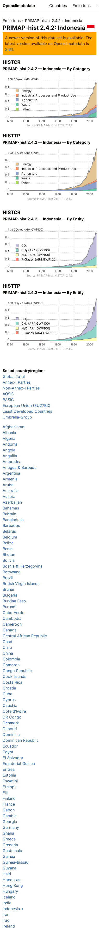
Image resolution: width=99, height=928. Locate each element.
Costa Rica (12, 682)
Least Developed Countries (27, 411)
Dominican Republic (21, 740)
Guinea (9, 856)
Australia (11, 490)
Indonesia (73, 20)
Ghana (8, 833)
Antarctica (12, 461)
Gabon (9, 810)
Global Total (14, 376)
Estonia (9, 775)
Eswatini (10, 780)
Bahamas (11, 508)
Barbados (11, 525)
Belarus (9, 531)
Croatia (9, 688)
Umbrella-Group (17, 417)
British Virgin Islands (21, 583)
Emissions (82, 5)
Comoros (11, 664)
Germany (11, 827)
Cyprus (9, 699)
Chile (7, 647)
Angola (9, 450)
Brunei (8, 589)
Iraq (6, 920)
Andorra (10, 444)
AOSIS (8, 393)
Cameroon (12, 624)
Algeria (9, 438)
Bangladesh (13, 519)
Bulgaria (10, 595)
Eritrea (9, 769)
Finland (9, 798)
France (9, 804)
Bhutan (9, 554)
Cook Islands (14, 676)
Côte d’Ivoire (14, 711)
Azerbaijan (12, 502)
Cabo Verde (13, 612)
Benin (7, 548)
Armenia (10, 479)
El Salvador (13, 757)
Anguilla (10, 455)
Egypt (8, 751)
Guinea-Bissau (15, 862)
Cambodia (12, 618)
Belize (8, 542)
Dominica (11, 734)
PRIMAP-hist (36, 20)
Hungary (10, 891)
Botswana (11, 571)
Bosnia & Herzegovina (23, 566)
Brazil (8, 577)
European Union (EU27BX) (26, 405)
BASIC (8, 399)
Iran (6, 914)
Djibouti (10, 728)
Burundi (9, 606)
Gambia (10, 815)
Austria (9, 496)
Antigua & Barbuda (20, 467)
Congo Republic (17, 670)
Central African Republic (25, 635)
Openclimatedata (19, 5)
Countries (58, 5)
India (7, 902)
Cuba (7, 693)
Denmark (11, 722)
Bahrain (9, 513)
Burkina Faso (14, 601)
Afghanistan (13, 426)
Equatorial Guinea (19, 763)
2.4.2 (56, 20)
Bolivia (9, 560)
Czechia (10, 705)
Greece (9, 839)
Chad (7, 641)
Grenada (10, 844)
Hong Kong (13, 885)
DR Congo (12, 717)
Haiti (7, 873)
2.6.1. (9, 49)
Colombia (11, 659)
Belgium (10, 537)
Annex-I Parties (17, 382)
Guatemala (12, 850)
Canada (10, 630)
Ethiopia (10, 786)
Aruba (8, 484)
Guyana (9, 868)
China (8, 653)
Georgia (10, 821)
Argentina (11, 473)
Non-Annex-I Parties (21, 388)
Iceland (9, 897)
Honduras (11, 879)
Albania (9, 432)
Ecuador (10, 746)
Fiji (5, 792)
